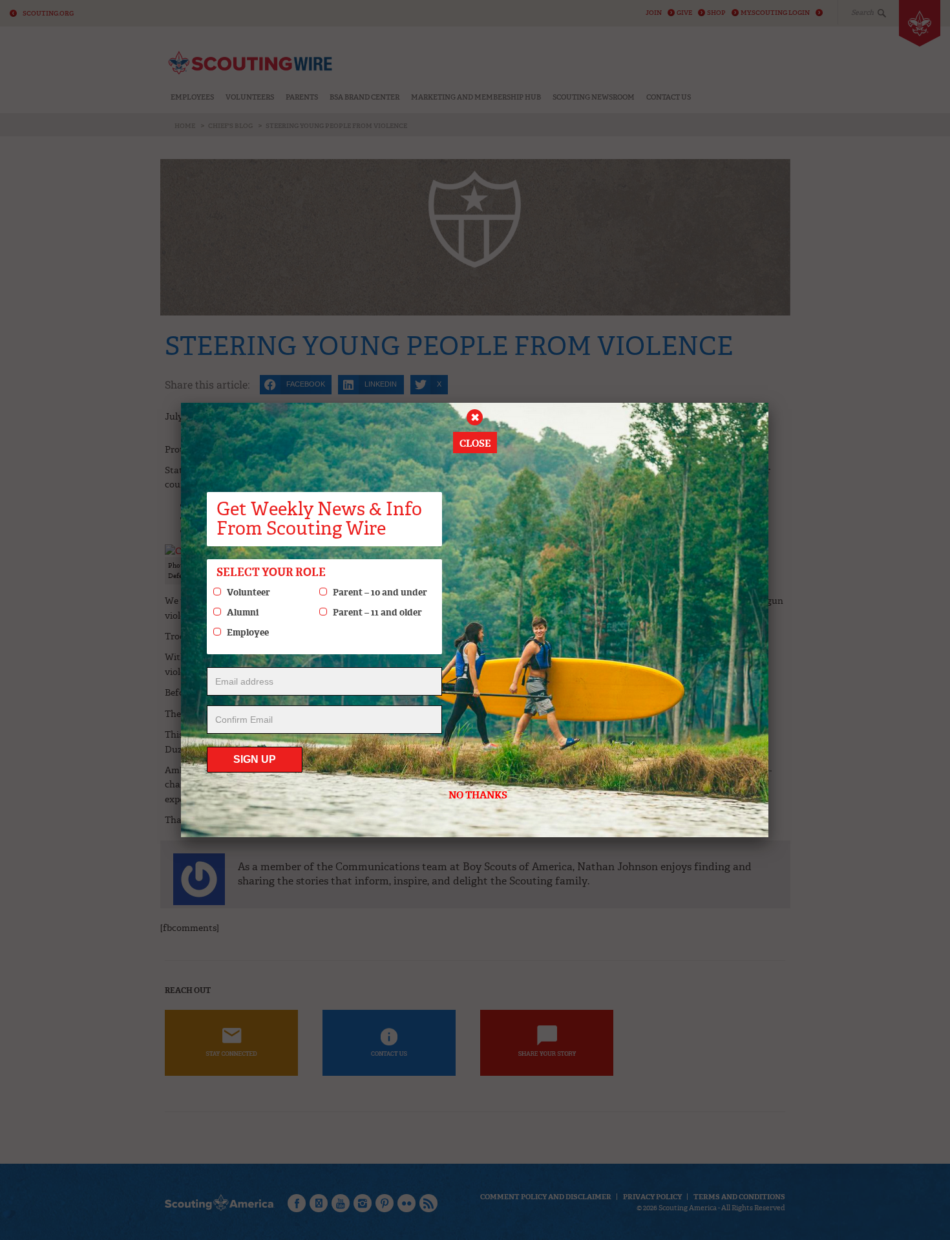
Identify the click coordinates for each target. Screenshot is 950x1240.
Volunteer (248, 592)
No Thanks (478, 795)
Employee (248, 632)
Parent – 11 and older (377, 612)
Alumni (243, 612)
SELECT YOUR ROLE (271, 572)
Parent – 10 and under (380, 592)
